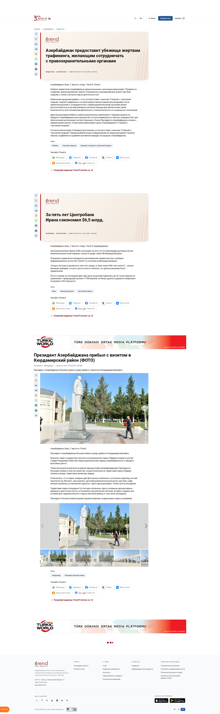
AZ (179, 709)
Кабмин (55, 146)
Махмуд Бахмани (67, 291)
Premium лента (79, 669)
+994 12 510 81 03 (41, 682)
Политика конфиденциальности (173, 669)
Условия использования (170, 666)
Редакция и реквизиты (111, 669)
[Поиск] (135, 18)
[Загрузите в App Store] (161, 700)
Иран (54, 291)
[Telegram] (57, 700)
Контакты (106, 672)
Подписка (135, 666)
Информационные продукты (142, 669)
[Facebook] (42, 700)
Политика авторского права (171, 672)
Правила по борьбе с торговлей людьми (96, 146)
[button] (36, 34)
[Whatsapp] (37, 700)
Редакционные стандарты (112, 676)
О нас (105, 666)
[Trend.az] (42, 18)
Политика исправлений (111, 679)
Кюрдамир (56, 575)
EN (174, 709)
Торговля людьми (69, 146)
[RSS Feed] (67, 700)
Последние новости (81, 666)
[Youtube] (52, 700)
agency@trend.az (40, 685)
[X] (47, 700)
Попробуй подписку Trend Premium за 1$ (73, 170)
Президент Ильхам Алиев (74, 575)
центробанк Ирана (85, 291)
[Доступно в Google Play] (177, 700)
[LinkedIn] (62, 700)
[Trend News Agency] (41, 664)
